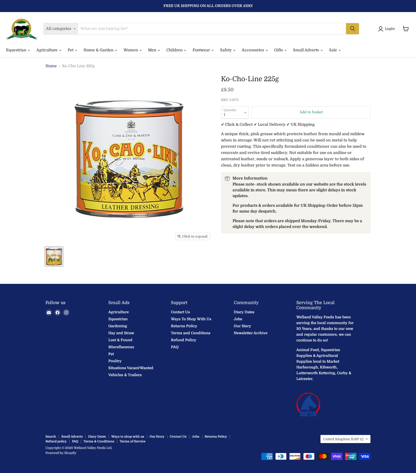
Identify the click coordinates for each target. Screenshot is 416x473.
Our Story (242, 326)
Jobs (238, 319)
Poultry (115, 361)
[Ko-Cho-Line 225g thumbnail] (54, 256)
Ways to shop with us (127, 436)
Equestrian (16, 50)
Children (174, 50)
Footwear (202, 50)
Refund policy (56, 441)
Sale (333, 50)
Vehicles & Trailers (125, 375)
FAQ (175, 347)
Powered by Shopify (61, 453)
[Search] (352, 28)
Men (152, 50)
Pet (71, 50)
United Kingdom (343, 439)
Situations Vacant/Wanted (130, 368)
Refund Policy (183, 340)
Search (51, 436)
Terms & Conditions (99, 441)
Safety (226, 50)
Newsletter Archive (250, 333)
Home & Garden (99, 50)
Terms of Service (132, 441)
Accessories (253, 50)
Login (390, 29)
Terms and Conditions (190, 333)
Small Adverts (306, 50)
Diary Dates (244, 312)
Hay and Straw (121, 333)
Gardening (117, 326)
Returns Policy (184, 326)
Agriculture (47, 50)
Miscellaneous (121, 347)
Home (51, 66)
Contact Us (180, 312)
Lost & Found (120, 340)
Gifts (279, 50)
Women (131, 50)
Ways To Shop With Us (191, 319)
